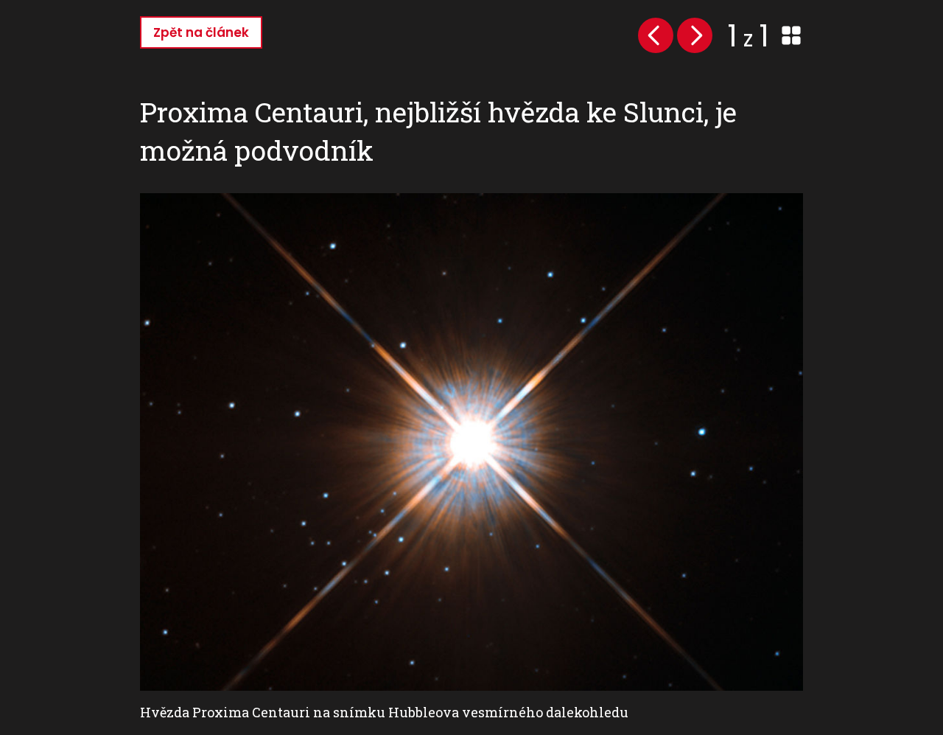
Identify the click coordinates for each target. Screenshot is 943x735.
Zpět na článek (201, 32)
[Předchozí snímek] (655, 35)
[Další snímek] (694, 35)
